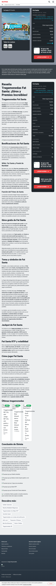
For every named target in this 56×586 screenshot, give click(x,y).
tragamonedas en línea (17, 147)
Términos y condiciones (6, 546)
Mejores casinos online (34, 544)
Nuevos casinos (32, 546)
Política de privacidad (6, 574)
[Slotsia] (6, 1)
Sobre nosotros (4, 544)
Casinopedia (4, 551)
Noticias (3, 553)
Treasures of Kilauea (15, 520)
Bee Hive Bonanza (7, 523)
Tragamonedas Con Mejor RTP (10, 511)
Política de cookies (17, 574)
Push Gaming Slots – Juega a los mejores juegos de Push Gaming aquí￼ (43, 18)
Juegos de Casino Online (9, 4)
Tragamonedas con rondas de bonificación (14, 517)
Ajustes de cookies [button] (27, 584)
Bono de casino (32, 548)
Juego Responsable (12, 561)
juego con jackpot (16, 328)
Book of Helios (18, 523)
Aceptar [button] (50, 583)
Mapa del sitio (4, 548)
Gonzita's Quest (7, 514)
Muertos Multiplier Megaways (10, 508)
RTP (7, 346)
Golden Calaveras (7, 504)
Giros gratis (31, 553)
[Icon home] (2, 4)
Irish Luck (5, 520)
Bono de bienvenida (33, 551)
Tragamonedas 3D (7, 526)
